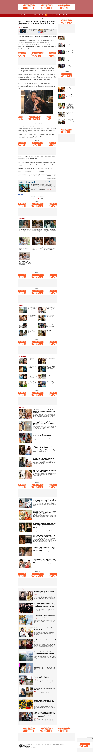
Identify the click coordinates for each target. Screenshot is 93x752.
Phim (31, 14)
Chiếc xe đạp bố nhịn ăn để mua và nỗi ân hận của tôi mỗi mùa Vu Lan (32, 324)
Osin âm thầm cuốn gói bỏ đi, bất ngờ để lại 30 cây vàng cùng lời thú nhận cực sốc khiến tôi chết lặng (25, 231)
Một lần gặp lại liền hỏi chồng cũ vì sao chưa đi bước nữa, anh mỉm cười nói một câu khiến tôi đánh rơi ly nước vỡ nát (50, 248)
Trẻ (46, 14)
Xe (59, 14)
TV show (35, 14)
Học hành (36, 18)
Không (42, 198)
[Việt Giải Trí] (19, 15)
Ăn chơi (63, 14)
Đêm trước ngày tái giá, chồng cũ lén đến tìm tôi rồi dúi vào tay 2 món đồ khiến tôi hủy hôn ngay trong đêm (36, 182)
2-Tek (57, 14)
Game (53, 14)
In (55, 194)
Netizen (27, 18)
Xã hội (67, 14)
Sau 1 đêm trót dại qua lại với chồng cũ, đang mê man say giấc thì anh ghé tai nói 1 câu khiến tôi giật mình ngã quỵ (25, 263)
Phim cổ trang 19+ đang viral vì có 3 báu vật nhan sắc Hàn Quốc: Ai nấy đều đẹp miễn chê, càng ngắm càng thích (32, 383)
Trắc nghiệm (32, 18)
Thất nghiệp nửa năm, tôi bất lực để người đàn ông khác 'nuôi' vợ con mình (32, 308)
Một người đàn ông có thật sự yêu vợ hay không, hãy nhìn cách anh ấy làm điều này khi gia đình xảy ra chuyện (50, 332)
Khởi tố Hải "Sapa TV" (69, 36)
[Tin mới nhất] (22, 15)
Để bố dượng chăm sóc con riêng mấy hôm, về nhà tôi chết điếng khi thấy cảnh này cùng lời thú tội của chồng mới (38, 248)
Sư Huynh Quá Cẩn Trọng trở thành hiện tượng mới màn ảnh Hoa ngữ (50, 367)
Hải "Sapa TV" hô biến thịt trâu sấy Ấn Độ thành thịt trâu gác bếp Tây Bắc (70, 44)
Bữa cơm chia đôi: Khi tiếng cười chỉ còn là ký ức (50, 316)
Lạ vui (49, 14)
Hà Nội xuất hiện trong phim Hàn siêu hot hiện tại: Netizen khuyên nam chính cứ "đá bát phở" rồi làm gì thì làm (50, 383)
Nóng (25, 14)
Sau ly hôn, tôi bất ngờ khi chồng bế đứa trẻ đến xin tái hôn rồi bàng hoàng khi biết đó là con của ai (25, 248)
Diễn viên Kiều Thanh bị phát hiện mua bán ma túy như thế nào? (32, 359)
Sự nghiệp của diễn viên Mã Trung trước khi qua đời (50, 375)
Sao (28, 14)
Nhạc (40, 14)
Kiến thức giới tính (42, 18)
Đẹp (43, 14)
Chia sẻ (21, 194)
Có (33, 198)
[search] (70, 15)
